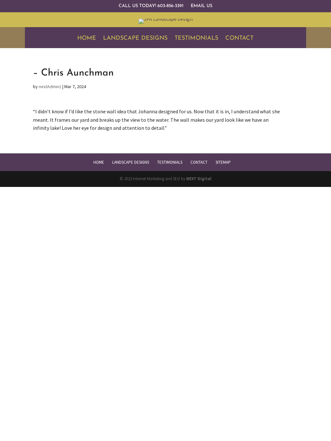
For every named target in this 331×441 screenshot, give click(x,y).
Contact (239, 38)
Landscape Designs (135, 38)
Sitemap (223, 162)
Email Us (201, 6)
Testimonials (196, 38)
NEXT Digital (198, 178)
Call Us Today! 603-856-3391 (151, 6)
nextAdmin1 (50, 86)
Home (86, 38)
